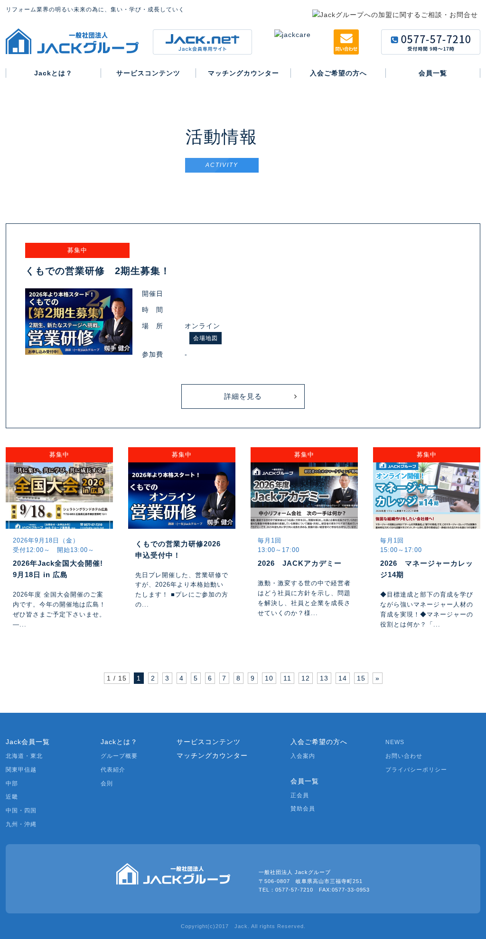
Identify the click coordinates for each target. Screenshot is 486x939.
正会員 (299, 795)
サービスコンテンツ (209, 742)
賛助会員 (302, 808)
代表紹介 (113, 769)
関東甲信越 (21, 769)
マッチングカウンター (212, 755)
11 (287, 678)
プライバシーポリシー (416, 769)
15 (361, 678)
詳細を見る (243, 396)
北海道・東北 (24, 756)
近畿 (12, 796)
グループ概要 (119, 756)
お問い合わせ (403, 756)
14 (342, 678)
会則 (107, 783)
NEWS (394, 742)
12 (305, 678)
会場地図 (205, 338)
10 (269, 678)
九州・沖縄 (21, 824)
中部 (12, 783)
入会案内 (302, 756)
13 (324, 678)
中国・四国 (21, 810)
